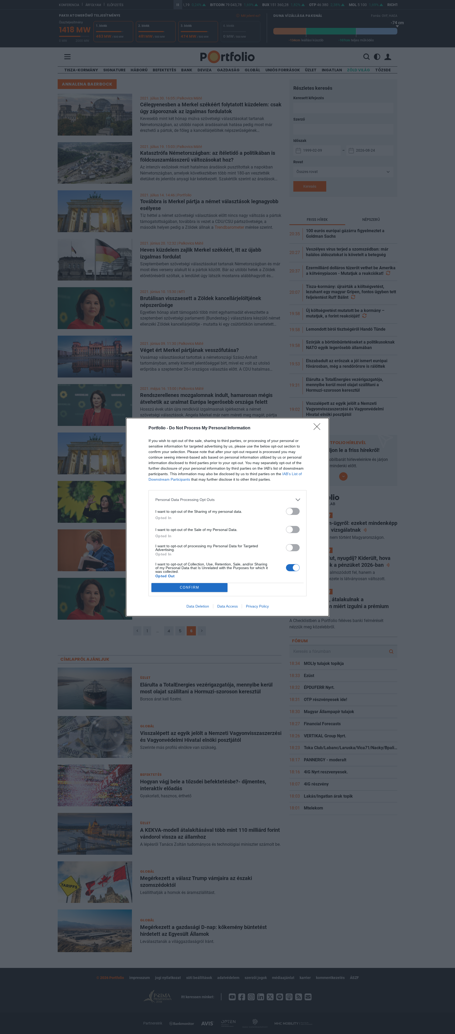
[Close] (319, 428)
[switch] (293, 511)
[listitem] (227, 500)
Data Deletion (197, 606)
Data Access (227, 606)
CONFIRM (189, 587)
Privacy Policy (257, 606)
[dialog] (227, 517)
